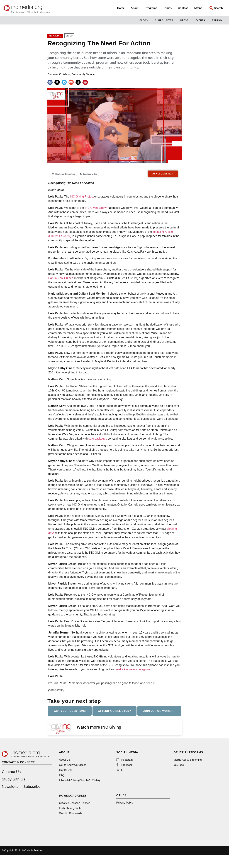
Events (200, 20)
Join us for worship (159, 710)
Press (184, 20)
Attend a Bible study (114, 710)
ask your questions (70, 710)
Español (217, 20)
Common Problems (59, 74)
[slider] (87, 158)
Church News (164, 20)
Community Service (83, 74)
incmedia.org (26, 7)
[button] (50, 82)
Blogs (144, 20)
